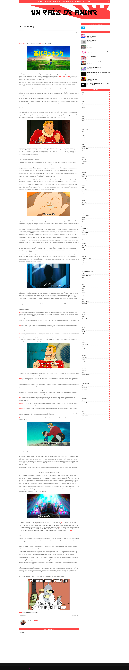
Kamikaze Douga (96, 228)
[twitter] (83, 28)
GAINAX (96, 196)
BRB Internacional (96, 148)
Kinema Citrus (96, 230)
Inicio (20, 23)
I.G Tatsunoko (96, 217)
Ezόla (96, 187)
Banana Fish (35, 523)
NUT (96, 269)
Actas (96, 101)
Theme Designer (28, 668)
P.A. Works (96, 277)
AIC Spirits (96, 107)
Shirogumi (96, 327)
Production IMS (96, 305)
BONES (96, 144)
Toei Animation (96, 387)
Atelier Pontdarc (96, 129)
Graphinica (96, 211)
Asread (96, 127)
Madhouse (96, 245)
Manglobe (96, 249)
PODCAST (96, 292)
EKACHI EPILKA (96, 178)
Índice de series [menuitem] (47, 1)
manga (96, 247)
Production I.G (96, 303)
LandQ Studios (96, 234)
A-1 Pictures (96, 96)
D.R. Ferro (21, 29)
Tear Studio (96, 376)
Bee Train (96, 135)
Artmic (96, 120)
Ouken (20, 417)
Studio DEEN (96, 346)
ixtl (96, 221)
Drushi (20, 333)
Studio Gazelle (96, 353)
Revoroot (96, 312)
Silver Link (96, 331)
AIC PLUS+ (96, 105)
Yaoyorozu (96, 413)
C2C (96, 150)
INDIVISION (96, 219)
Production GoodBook (96, 301)
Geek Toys (96, 202)
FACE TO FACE (96, 189)
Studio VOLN (96, 368)
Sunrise (96, 372)
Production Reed (96, 307)
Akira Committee (96, 112)
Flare (71, 530)
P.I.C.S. (96, 279)
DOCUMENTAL (96, 172)
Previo (96, 299)
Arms (96, 116)
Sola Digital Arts (96, 333)
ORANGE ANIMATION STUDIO (96, 271)
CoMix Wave (96, 159)
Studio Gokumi (96, 357)
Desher (20, 390)
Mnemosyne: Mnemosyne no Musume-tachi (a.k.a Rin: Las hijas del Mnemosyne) (98, 73)
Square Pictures (96, 335)
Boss (20, 371)
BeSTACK (96, 137)
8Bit (96, 94)
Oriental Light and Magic (96, 275)
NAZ (96, 264)
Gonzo (96, 208)
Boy (61, 522)
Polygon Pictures (96, 295)
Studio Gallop (96, 351)
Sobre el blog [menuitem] (88, 1)
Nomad (96, 267)
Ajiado (96, 109)
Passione (96, 282)
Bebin (20, 330)
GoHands (96, 206)
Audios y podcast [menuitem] (56, 1)
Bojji (20, 312)
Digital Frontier (96, 168)
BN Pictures (96, 142)
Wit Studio (23, 23)
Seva (96, 320)
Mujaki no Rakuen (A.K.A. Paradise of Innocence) (97, 51)
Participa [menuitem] (40, 1)
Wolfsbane (96, 409)
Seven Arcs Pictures (96, 323)
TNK (96, 385)
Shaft (96, 325)
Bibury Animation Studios (96, 140)
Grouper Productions (96, 215)
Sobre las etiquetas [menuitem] (79, 1)
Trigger (96, 391)
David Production (96, 165)
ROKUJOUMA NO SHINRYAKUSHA (94, 67)
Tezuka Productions (96, 381)
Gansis (96, 198)
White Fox (96, 404)
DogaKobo (96, 174)
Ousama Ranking (23, 43)
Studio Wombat (96, 370)
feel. (96, 191)
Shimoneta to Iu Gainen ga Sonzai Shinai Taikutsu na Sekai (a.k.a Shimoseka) (98, 78)
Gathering (96, 200)
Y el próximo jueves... (91, 40)
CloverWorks (96, 157)
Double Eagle (96, 176)
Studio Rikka (96, 366)
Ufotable (96, 396)
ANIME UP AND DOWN (27, 612)
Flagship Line (96, 193)
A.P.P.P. (96, 99)
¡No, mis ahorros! (49, 447)
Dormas (21, 337)
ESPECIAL (96, 185)
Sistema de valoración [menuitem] (67, 1)
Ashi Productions (96, 124)
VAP (96, 400)
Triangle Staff (96, 389)
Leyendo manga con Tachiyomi (94, 61)
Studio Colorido (96, 344)
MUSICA (96, 260)
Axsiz (96, 133)
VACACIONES (96, 398)
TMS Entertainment (96, 383)
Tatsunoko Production (96, 374)
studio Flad (96, 348)
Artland (96, 118)
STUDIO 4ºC (96, 340)
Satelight (96, 316)
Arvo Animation (96, 122)
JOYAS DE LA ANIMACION (96, 226)
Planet (96, 290)
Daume (96, 163)
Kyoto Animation (96, 232)
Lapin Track (96, 239)
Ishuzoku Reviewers (91, 56)
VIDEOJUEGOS (96, 402)
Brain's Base (96, 146)
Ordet (96, 273)
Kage (20, 318)
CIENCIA (96, 155)
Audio (96, 131)
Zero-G (96, 417)
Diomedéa (96, 170)
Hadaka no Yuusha (66, 523)
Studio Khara (96, 361)
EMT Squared (96, 180)
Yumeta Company (96, 415)
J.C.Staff (96, 223)
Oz (59, 527)
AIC (96, 103)
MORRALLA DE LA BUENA (96, 258)
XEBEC (96, 411)
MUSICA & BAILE (96, 262)
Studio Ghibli (96, 355)
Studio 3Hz (96, 338)
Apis (20, 325)
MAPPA (96, 251)
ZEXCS (96, 419)
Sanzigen (96, 314)
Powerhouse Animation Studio (96, 297)
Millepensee (96, 256)
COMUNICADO (96, 161)
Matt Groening (96, 254)
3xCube (96, 92)
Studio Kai (96, 359)
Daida (20, 378)
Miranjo (21, 408)
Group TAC (96, 213)
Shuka (96, 329)
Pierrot (96, 284)
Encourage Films (96, 183)
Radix (96, 310)
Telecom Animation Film (96, 379)
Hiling (20, 382)
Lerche (96, 241)
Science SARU (96, 318)
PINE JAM (96, 288)
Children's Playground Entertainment (96, 152)
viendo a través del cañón (64, 76)
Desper (20, 397)
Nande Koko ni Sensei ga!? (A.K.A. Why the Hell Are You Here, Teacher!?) (98, 35)
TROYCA (96, 394)
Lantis (96, 236)
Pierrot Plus (96, 286)
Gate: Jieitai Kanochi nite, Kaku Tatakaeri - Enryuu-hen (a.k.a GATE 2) (98, 84)
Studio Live (96, 363)
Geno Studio (96, 204)
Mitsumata (21, 413)
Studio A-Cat (96, 342)
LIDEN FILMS (96, 243)
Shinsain (21, 403)
